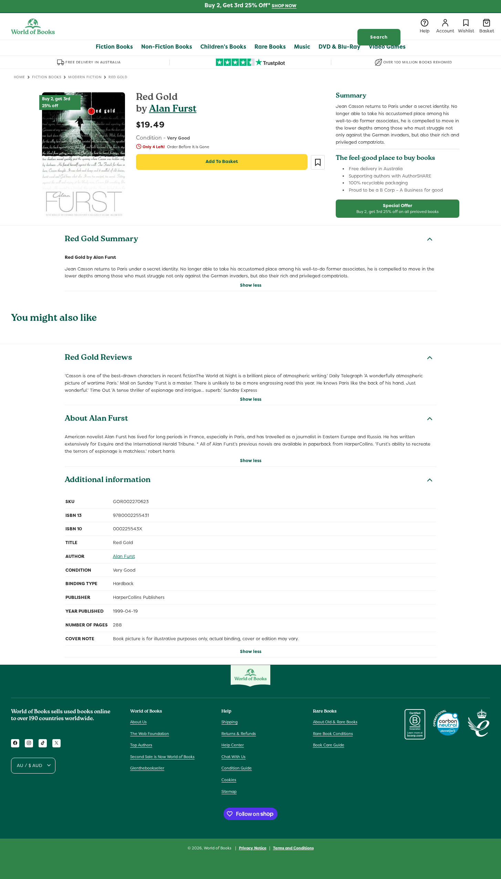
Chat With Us (233, 756)
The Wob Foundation (149, 733)
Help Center (232, 745)
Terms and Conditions (293, 848)
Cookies (228, 779)
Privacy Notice (253, 848)
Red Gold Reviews (98, 358)
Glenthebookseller (147, 768)
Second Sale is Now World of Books (162, 756)
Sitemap (229, 791)
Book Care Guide (328, 745)
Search (379, 37)
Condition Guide (236, 768)
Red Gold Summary (101, 240)
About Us (138, 721)
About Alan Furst (96, 419)
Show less (250, 285)
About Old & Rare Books (335, 721)
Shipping (229, 721)
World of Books (218, 848)
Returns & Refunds (238, 733)
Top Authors (141, 745)
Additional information (107, 481)
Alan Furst (173, 110)
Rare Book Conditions (333, 733)
